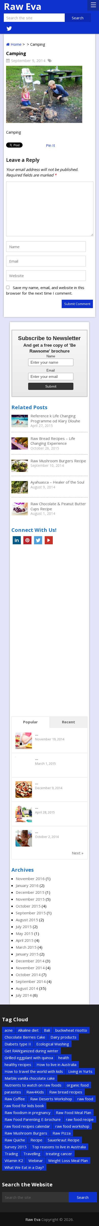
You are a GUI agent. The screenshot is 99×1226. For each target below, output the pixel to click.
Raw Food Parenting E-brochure (33, 1119)
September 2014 (31, 981)
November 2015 (30, 899)
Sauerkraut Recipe (63, 1139)
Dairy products (63, 1037)
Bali (47, 1030)
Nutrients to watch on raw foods (33, 1085)
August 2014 (27, 988)
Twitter (38, 540)
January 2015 (27, 954)
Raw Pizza (62, 1133)
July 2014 (24, 995)
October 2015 (28, 906)
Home (16, 44)
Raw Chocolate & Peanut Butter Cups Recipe (58, 506)
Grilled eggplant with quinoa (29, 1057)
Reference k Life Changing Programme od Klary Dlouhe (55, 418)
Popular (30, 721)
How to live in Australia (56, 1064)
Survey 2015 (16, 1146)
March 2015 (26, 947)
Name (50, 356)
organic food (78, 1085)
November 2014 (30, 967)
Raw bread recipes (65, 1091)
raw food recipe (80, 1119)
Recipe (36, 1139)
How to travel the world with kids (34, 1071)
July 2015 (24, 926)
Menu (93, 5)
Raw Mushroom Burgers (26, 1133)
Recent (68, 721)
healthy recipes (18, 1064)
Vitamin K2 (14, 1160)
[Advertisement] (49, 632)
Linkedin (17, 540)
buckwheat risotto (71, 1030)
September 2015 (31, 912)
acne (9, 1030)
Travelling (31, 1153)
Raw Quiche (15, 1139)
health (63, 1057)
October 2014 (28, 974)
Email (50, 370)
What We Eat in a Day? (24, 1167)
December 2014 (30, 960)
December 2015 (30, 892)
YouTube (49, 540)
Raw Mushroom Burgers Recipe (58, 460)
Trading (11, 1153)
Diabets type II (18, 1043)
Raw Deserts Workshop (51, 1098)
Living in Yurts (80, 1071)
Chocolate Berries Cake (25, 1037)
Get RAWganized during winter (31, 1050)
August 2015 (27, 919)
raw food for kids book (24, 1105)
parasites (13, 1091)
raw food (85, 1098)
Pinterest (27, 540)
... (36, 734)
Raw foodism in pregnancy (28, 1112)
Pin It (50, 145)
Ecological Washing (52, 1043)
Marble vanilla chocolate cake (30, 1078)
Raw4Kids (35, 1091)
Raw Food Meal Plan (73, 1112)
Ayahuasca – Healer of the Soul (57, 482)
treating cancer (59, 1153)
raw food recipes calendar (27, 1126)
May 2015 (24, 933)
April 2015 (25, 940)
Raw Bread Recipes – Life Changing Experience (52, 441)
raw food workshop (72, 1126)
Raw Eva (22, 6)
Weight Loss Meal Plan (68, 1160)
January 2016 (27, 885)
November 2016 (30, 878)
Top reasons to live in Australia (59, 1146)
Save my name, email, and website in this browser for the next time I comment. (45, 290)
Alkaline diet (28, 1030)
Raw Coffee (15, 1098)
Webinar (35, 1160)
